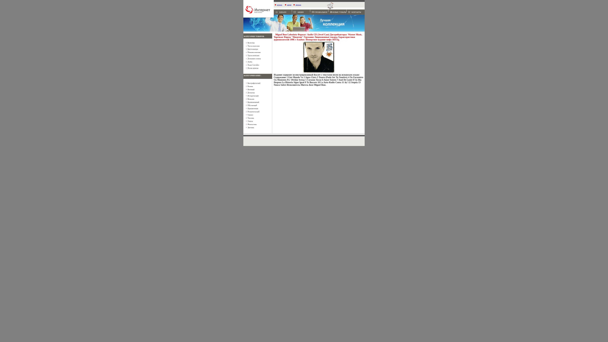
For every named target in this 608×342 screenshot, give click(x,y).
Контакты (356, 12)
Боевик (250, 86)
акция (289, 5)
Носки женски (253, 68)
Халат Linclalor (253, 65)
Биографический (254, 83)
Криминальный (253, 102)
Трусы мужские (254, 46)
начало (279, 5)
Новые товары (339, 12)
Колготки (251, 43)
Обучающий (252, 105)
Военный (251, 89)
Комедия (251, 99)
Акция (301, 12)
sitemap (298, 5)
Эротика (251, 127)
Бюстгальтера (253, 49)
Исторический (253, 96)
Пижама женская (254, 52)
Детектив (251, 93)
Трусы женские (253, 55)
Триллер (251, 118)
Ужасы (250, 121)
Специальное (320, 12)
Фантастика (252, 124)
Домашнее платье (254, 59)
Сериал (250, 115)
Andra (250, 62)
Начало (282, 12)
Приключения (253, 108)
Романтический (253, 112)
